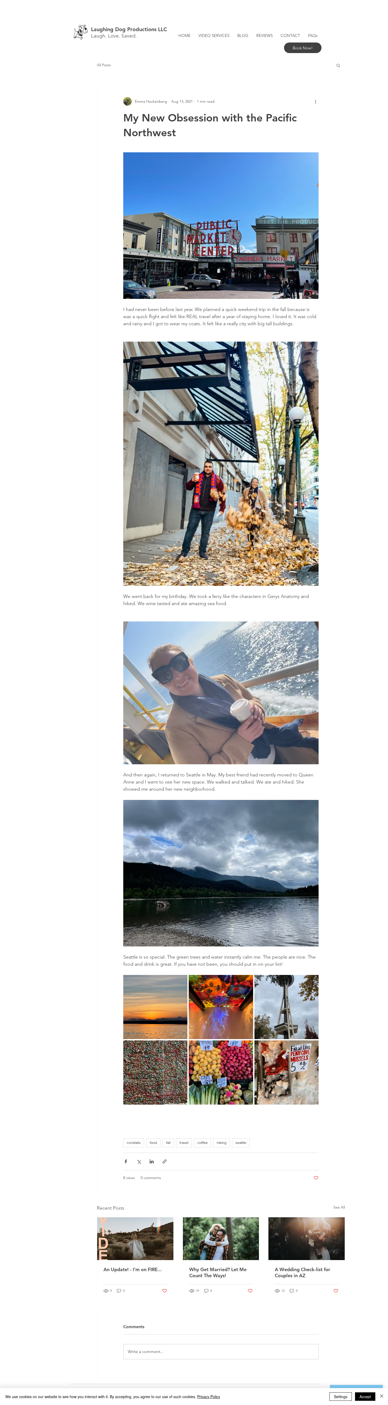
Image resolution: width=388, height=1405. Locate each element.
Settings (340, 1396)
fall (168, 1142)
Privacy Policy (208, 1396)
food (153, 1142)
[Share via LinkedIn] (151, 1161)
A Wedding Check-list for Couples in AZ (302, 1272)
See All (339, 1207)
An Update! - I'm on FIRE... (132, 1269)
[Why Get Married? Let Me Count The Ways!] (221, 1238)
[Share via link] (164, 1161)
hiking (221, 1142)
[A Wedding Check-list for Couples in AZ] (306, 1238)
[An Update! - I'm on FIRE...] (135, 1238)
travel (183, 1142)
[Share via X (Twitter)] (138, 1161)
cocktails (134, 1142)
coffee (202, 1142)
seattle (240, 1142)
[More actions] (315, 101)
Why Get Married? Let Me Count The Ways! (218, 1272)
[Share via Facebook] (125, 1161)
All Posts (104, 65)
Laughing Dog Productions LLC (129, 29)
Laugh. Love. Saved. (114, 36)
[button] (338, 65)
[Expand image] (155, 1007)
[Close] (381, 1396)
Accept (365, 1396)
